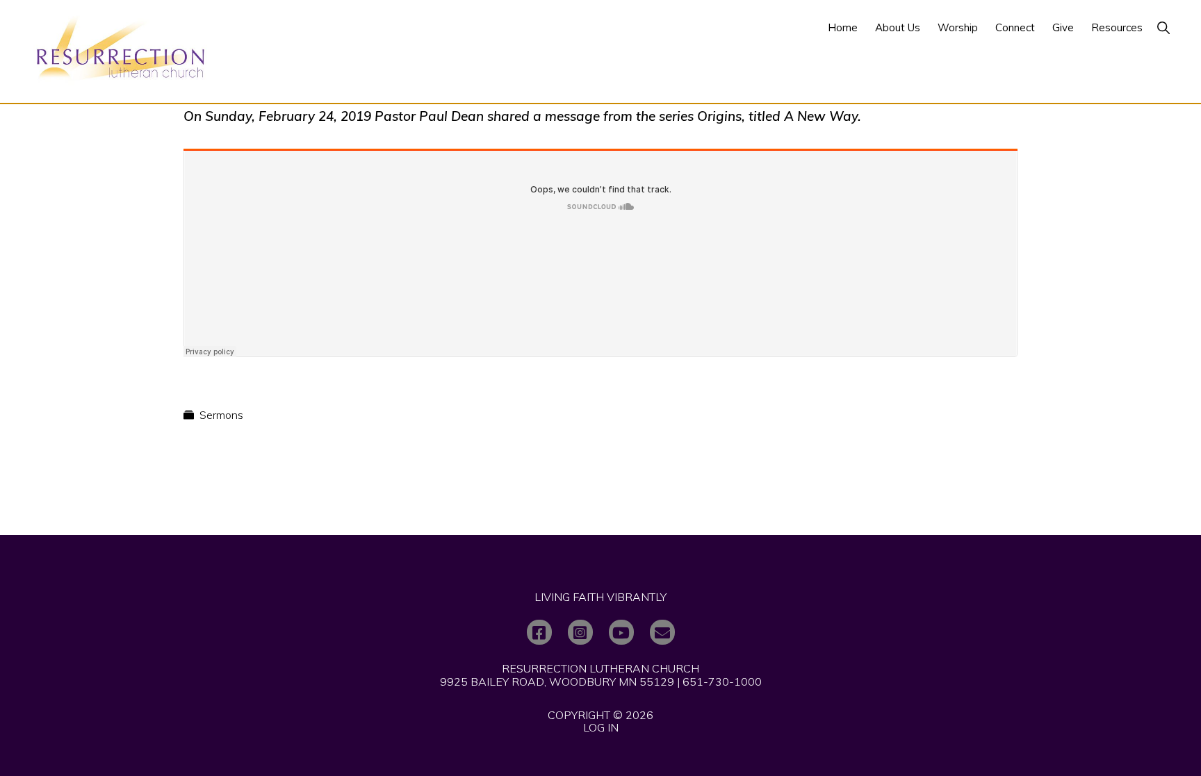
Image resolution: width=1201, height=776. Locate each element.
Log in (601, 727)
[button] (1163, 27)
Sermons (221, 415)
